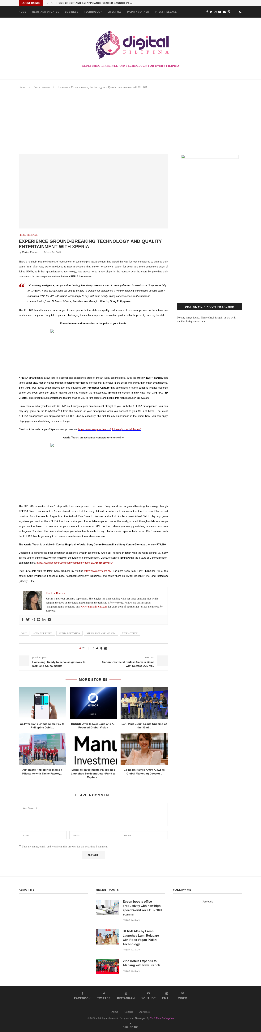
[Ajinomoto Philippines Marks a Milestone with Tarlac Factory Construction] (42, 749)
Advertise (144, 1011)
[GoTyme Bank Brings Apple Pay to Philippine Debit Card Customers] (42, 703)
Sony (24, 633)
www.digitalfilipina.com (94, 606)
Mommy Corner (138, 12)
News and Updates (45, 12)
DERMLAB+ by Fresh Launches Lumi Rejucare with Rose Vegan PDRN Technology (141, 938)
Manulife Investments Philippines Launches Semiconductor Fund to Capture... (93, 773)
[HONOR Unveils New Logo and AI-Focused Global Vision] (93, 703)
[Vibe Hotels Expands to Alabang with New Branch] (107, 966)
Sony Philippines (42, 633)
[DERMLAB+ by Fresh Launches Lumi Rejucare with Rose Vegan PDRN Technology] (107, 937)
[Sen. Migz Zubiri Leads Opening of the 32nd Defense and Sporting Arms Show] (144, 703)
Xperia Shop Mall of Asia (101, 633)
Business (71, 12)
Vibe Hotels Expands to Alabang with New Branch (141, 963)
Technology (93, 12)
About (114, 1011)
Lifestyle (115, 12)
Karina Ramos (29, 252)
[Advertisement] (130, 121)
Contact (129, 1011)
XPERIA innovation (69, 633)
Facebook (208, 901)
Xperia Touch (130, 633)
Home (22, 12)
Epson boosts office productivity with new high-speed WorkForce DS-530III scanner (142, 908)
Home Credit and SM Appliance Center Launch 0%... (94, 3)
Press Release (166, 12)
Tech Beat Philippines (162, 1018)
